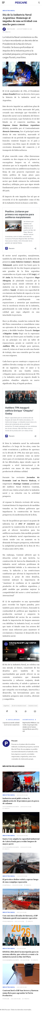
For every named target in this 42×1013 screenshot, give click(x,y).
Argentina (6, 706)
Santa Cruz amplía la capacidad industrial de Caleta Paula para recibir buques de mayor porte (21, 841)
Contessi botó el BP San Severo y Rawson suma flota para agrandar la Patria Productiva (20, 993)
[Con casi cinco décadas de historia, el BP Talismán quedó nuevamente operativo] (21, 899)
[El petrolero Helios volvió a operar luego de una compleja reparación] (21, 863)
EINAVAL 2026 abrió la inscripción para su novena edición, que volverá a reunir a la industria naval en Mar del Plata (20, 954)
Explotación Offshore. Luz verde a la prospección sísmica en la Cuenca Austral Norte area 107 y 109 (31, 727)
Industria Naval (9, 10)
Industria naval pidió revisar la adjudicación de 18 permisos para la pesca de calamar (21, 801)
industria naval (32, 706)
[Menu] (3, 2)
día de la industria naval (19, 706)
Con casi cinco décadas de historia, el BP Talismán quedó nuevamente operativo (20, 917)
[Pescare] (21, 2)
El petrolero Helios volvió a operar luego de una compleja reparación (20, 880)
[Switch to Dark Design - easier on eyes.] (39, 2)
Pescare (12, 29)
